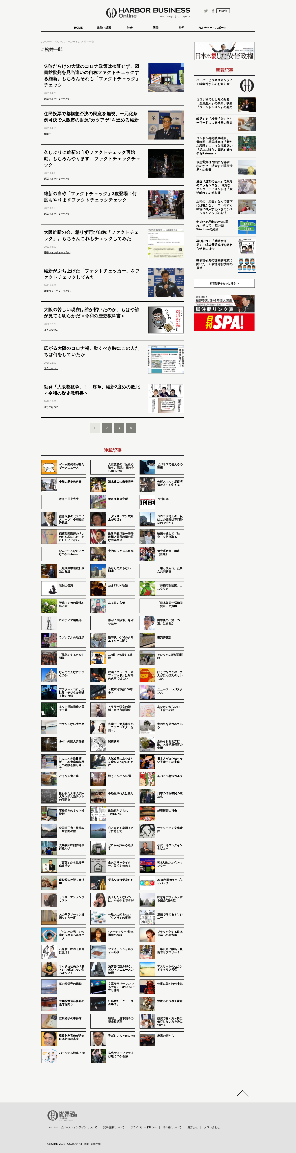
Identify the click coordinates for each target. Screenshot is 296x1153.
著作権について (172, 1127)
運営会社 (192, 1127)
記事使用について (113, 1127)
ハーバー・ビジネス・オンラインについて (72, 1127)
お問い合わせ (212, 1127)
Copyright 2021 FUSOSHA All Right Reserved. (74, 1143)
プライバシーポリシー (143, 1127)
